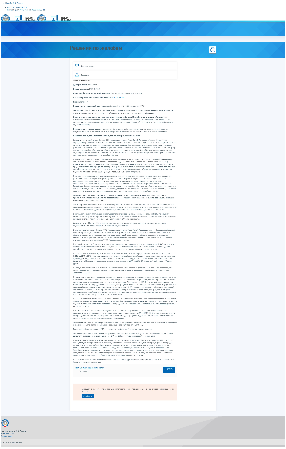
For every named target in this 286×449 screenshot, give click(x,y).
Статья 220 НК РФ (116, 97)
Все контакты (6, 436)
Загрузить (168, 369)
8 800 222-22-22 (7, 433)
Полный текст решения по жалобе (90, 368)
